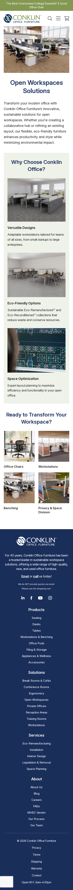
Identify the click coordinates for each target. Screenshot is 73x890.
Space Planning (36, 769)
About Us (36, 787)
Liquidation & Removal (36, 762)
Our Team (36, 825)
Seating (36, 618)
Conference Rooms (36, 687)
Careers (36, 800)
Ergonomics (36, 693)
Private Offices (36, 706)
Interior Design (36, 756)
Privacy (36, 847)
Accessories (36, 662)
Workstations (48, 466)
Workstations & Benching (36, 637)
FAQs (36, 806)
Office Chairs (13, 466)
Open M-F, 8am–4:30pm (36, 882)
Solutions (36, 672)
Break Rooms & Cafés (36, 680)
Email (25, 576)
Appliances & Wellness (36, 656)
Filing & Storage (36, 649)
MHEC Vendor (36, 812)
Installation (36, 750)
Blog (36, 793)
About (36, 779)
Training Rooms (36, 719)
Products (36, 609)
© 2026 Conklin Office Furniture (36, 840)
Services (36, 735)
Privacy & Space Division (50, 510)
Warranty (36, 868)
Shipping (36, 861)
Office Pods (36, 643)
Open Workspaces (36, 699)
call (35, 576)
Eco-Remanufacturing (36, 743)
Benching (11, 508)
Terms (36, 854)
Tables (36, 630)
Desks (36, 624)
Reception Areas (36, 712)
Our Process (36, 819)
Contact (36, 875)
